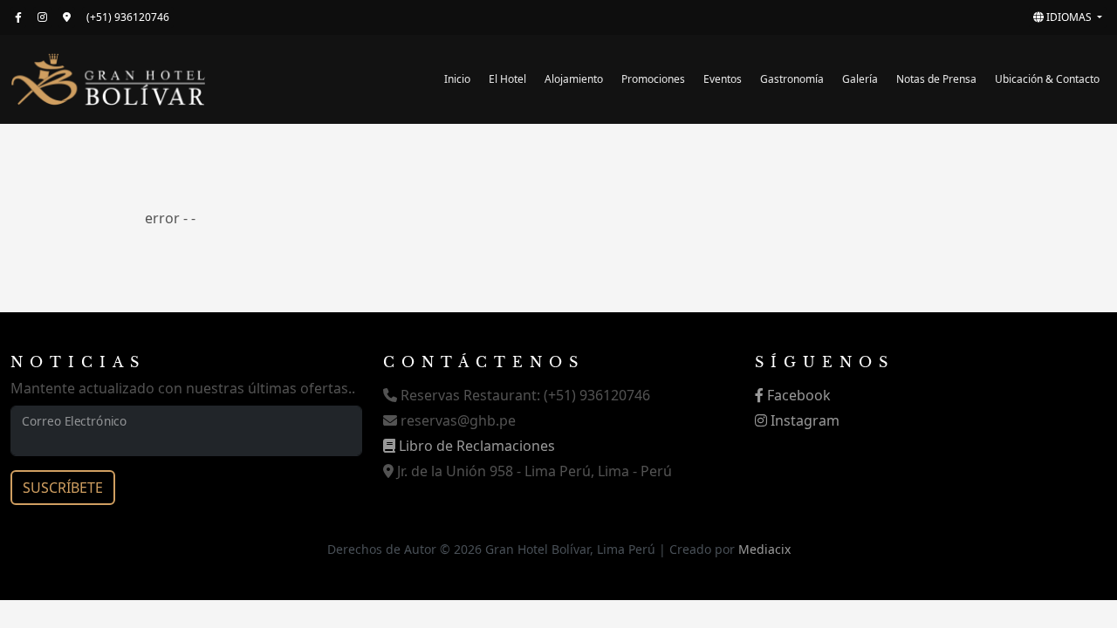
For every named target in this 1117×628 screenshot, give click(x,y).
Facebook (797, 395)
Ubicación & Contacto (1047, 79)
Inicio (457, 79)
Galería (860, 79)
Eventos (722, 79)
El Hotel (507, 79)
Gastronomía (792, 79)
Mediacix (764, 549)
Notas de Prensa (936, 79)
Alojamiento (574, 79)
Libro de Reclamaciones (475, 445)
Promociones (653, 79)
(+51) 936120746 (127, 17)
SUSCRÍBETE (63, 487)
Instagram (803, 420)
